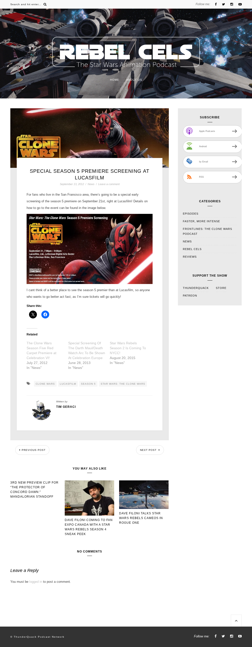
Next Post (149, 450)
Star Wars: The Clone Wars (123, 383)
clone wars (45, 383)
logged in (35, 582)
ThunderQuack (196, 287)
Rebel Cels (192, 249)
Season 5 (88, 383)
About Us (134, 79)
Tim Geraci (66, 406)
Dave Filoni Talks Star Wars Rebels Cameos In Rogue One (141, 518)
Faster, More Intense (201, 221)
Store (221, 287)
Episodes (190, 213)
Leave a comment (109, 184)
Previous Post (34, 450)
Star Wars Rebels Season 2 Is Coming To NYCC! (128, 348)
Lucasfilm (68, 383)
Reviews (190, 256)
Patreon (190, 295)
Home (114, 79)
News (91, 184)
